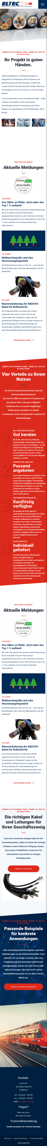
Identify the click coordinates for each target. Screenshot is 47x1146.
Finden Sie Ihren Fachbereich (23, 987)
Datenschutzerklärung (21, 1138)
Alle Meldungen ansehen (22, 340)
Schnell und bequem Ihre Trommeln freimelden (23, 1126)
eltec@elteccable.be (26, 1101)
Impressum (7, 1138)
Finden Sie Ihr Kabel (23, 869)
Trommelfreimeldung (36, 1138)
